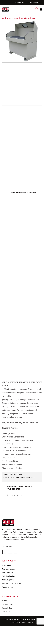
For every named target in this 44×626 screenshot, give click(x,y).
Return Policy (7, 608)
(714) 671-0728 (13, 489)
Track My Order (7, 604)
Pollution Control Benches (11, 583)
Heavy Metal (6, 565)
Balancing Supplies (9, 569)
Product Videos (7, 587)
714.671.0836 (33, 2)
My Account (19, 2)
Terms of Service (27, 622)
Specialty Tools (7, 572)
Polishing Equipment (9, 576)
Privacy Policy (15, 622)
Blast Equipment (8, 580)
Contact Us (6, 611)
